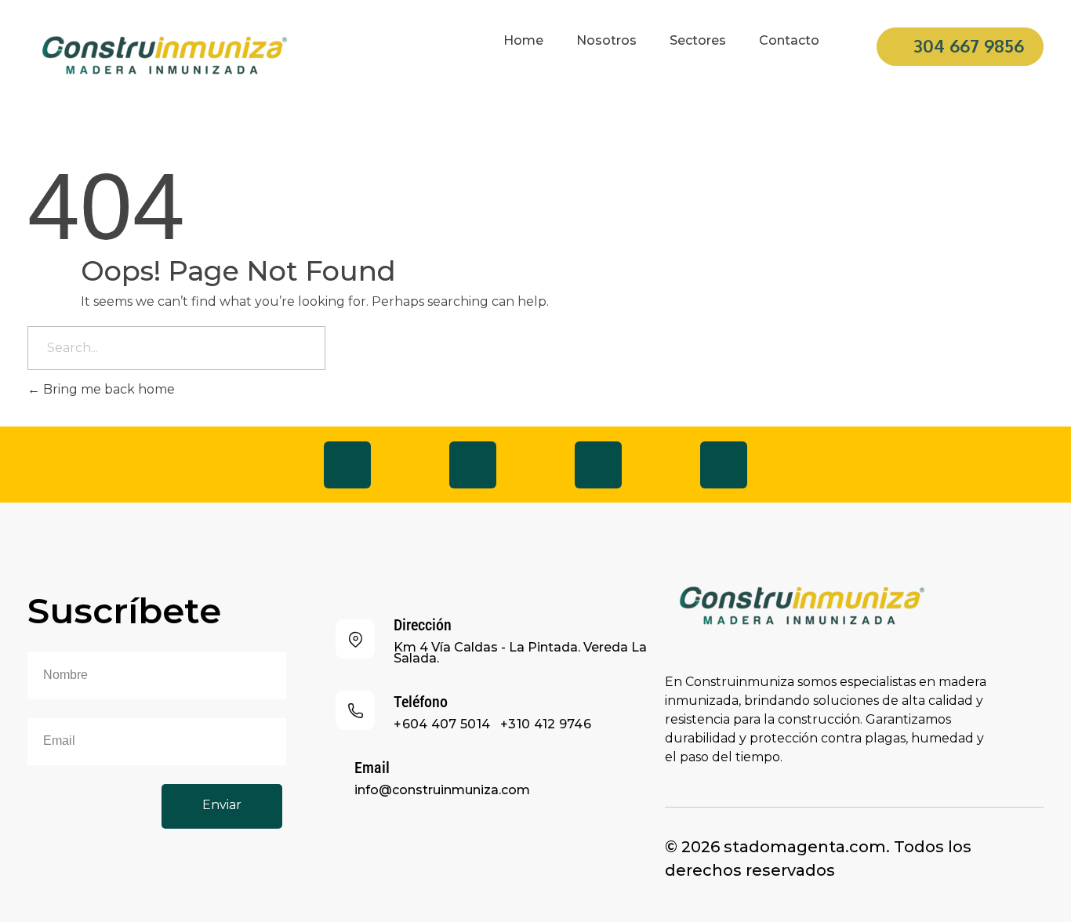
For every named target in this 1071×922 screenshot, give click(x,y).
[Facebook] (347, 464)
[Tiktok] (598, 464)
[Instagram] (472, 464)
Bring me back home (107, 389)
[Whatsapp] (723, 464)
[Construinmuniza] (164, 56)
